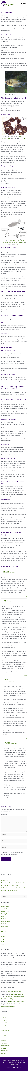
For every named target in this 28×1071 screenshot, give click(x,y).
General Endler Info (6, 934)
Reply (25, 596)
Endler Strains (4, 926)
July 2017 (3, 1015)
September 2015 (5, 1030)
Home (4, 1060)
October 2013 (4, 1050)
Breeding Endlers (5, 914)
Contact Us (5, 1062)
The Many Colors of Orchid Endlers (15, 1001)
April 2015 (3, 1040)
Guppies (3, 939)
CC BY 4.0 (17, 244)
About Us (23, 1060)
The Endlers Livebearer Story (14, 991)
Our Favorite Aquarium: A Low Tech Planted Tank (13, 887)
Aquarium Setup (5, 908)
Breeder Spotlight (5, 911)
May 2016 (3, 1028)
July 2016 (3, 1025)
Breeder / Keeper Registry (13, 1060)
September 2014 (5, 1045)
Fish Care (3, 931)
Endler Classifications (6, 918)
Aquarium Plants (5, 906)
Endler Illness (4, 924)
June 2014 (3, 1048)
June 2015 (3, 1035)
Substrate (3, 944)
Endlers (3, 929)
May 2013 (3, 1053)
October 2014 (4, 1043)
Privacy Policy (12, 1062)
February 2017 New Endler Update (9, 885)
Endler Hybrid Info (5, 921)
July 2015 (3, 1033)
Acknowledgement (14, 1064)
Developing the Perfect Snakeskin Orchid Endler (13, 882)
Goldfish (3, 936)
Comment (4, 814)
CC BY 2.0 (22, 138)
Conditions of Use (21, 1062)
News (2, 941)
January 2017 (4, 1020)
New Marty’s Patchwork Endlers (9, 890)
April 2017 (3, 1017)
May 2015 (3, 1038)
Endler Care (4, 916)
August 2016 (4, 1023)
